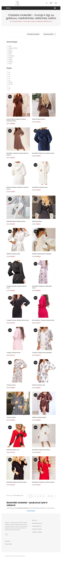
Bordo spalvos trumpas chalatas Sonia (43, 320)
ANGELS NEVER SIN (12, 48)
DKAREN (10, 58)
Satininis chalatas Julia (38, 385)
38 (9, 74)
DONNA (10, 60)
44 (9, 80)
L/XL (9, 88)
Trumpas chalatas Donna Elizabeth (42, 352)
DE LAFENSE (11, 56)
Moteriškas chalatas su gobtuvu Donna (43, 153)
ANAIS (9, 46)
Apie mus (34, 520)
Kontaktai (7, 541)
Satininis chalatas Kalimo (39, 417)
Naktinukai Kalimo (37, 221)
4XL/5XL (10, 82)
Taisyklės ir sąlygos (37, 532)
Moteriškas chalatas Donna (39, 187)
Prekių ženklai (8, 544)
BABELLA (10, 52)
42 (9, 78)
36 (9, 72)
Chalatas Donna (11, 385)
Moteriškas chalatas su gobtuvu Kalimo (43, 482)
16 (51, 496)
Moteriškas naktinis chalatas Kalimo (17, 482)
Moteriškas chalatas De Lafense (41, 449)
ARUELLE (10, 50)
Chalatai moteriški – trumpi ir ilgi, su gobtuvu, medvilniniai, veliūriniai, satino (32, 21)
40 (9, 76)
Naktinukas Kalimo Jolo (13, 449)
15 (48, 496)
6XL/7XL (10, 84)
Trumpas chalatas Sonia (13, 352)
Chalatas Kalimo (11, 417)
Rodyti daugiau (31, 510)
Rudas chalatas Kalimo (38, 119)
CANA (9, 54)
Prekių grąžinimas (36, 526)
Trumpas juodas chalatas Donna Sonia (18, 320)
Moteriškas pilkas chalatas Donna (16, 221)
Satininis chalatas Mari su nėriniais (41, 254)
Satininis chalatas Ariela (13, 254)
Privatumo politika (37, 529)
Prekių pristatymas (37, 523)
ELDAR (9, 63)
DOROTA (10, 62)
